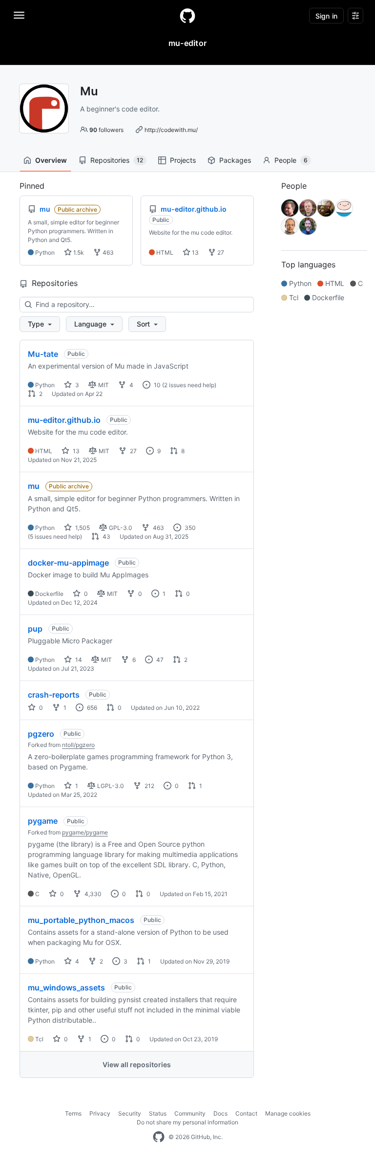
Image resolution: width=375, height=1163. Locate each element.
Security (129, 1113)
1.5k (78, 252)
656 (91, 707)
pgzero (41, 734)
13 (194, 252)
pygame (43, 821)
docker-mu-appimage (68, 563)
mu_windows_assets (66, 987)
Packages (235, 160)
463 (107, 252)
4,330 (92, 894)
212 (148, 786)
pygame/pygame (85, 832)
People (291, 160)
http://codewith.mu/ (171, 129)
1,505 (82, 527)
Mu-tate (43, 354)
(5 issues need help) (55, 536)
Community (190, 1113)
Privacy (99, 1113)
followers (106, 129)
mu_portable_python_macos (81, 920)
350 (189, 527)
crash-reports (54, 695)
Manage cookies (288, 1113)
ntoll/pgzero (78, 744)
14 (78, 659)
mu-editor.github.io (64, 420)
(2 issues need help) (189, 385)
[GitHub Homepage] (159, 1137)
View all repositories (137, 1064)
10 (156, 385)
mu (34, 486)
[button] (40, 324)
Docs (220, 1113)
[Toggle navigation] (19, 15)
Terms (73, 1113)
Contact (246, 1113)
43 (105, 536)
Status (158, 1113)
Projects (183, 160)
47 (159, 659)
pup (35, 629)
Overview (51, 160)
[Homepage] (187, 15)
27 (220, 252)
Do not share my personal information (187, 1122)
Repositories (116, 160)
